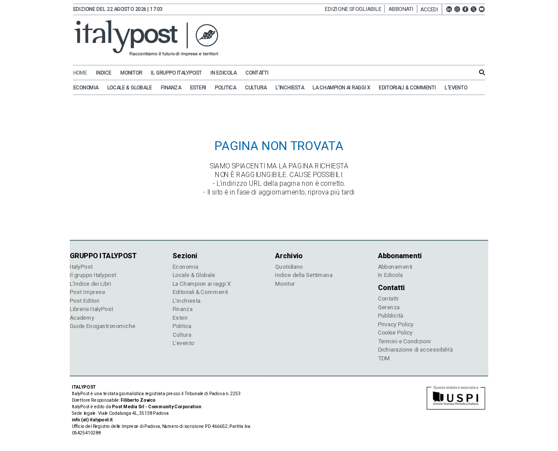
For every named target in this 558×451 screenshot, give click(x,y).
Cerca (482, 72)
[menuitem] (84, 73)
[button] (431, 9)
